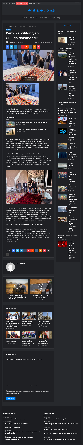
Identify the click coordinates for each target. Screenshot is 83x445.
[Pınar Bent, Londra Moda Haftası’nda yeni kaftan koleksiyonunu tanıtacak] (62, 73)
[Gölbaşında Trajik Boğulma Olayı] (62, 146)
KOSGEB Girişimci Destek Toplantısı (27, 322)
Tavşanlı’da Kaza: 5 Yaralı (35, 3)
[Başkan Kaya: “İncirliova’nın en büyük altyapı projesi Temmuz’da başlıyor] (13, 316)
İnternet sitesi (33, 385)
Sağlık (41, 18)
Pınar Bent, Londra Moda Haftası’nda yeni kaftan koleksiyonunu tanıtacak (72, 75)
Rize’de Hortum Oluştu (70, 165)
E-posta (8, 385)
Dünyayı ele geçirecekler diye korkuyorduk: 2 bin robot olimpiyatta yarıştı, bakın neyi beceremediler (67, 111)
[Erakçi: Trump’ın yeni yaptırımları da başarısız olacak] (45, 335)
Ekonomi (35, 18)
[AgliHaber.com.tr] (41, 10)
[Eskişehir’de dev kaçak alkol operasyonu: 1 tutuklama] (10, 124)
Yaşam (53, 18)
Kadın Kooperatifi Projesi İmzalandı (11, 340)
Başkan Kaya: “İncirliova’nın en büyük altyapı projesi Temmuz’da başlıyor (13, 324)
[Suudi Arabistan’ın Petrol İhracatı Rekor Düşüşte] (45, 316)
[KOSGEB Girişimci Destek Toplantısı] (29, 316)
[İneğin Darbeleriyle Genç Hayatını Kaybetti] (62, 155)
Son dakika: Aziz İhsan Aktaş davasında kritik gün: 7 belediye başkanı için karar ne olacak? (72, 248)
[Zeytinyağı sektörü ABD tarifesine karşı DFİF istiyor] (10, 131)
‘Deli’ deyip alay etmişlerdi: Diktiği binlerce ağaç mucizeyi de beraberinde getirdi (72, 59)
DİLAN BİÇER (12, 42)
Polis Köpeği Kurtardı (72, 188)
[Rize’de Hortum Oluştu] (62, 166)
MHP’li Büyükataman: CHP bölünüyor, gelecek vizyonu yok (72, 177)
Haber (30, 18)
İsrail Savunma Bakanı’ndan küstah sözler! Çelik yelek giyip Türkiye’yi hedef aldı (72, 91)
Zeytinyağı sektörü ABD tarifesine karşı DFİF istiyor (31, 129)
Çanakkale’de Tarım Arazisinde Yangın (72, 209)
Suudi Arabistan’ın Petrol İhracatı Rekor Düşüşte (44, 323)
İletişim (58, 18)
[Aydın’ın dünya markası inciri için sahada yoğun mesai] (29, 335)
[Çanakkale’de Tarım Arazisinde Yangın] (62, 209)
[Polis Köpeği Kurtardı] (62, 189)
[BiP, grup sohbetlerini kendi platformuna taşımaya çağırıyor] (62, 131)
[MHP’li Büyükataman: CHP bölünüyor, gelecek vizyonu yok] (62, 175)
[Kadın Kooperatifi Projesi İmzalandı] (13, 335)
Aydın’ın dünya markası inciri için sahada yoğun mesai (28, 341)
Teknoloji (47, 18)
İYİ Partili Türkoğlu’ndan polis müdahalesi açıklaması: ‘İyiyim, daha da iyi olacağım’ (72, 224)
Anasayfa (25, 18)
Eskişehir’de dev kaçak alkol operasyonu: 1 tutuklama (31, 122)
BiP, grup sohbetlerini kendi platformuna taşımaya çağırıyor (72, 133)
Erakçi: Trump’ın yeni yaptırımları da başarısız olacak (44, 341)
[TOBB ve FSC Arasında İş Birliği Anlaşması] (62, 120)
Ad (7, 379)
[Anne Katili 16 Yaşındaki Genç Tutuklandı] (62, 40)
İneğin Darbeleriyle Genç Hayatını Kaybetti (72, 155)
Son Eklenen (67, 25)
